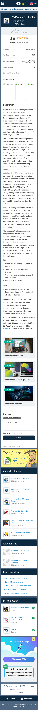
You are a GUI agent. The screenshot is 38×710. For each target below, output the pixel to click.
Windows (4, 9)
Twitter (12, 699)
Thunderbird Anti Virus (20, 608)
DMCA (22, 686)
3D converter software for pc (16, 578)
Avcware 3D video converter (16, 593)
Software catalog (10, 686)
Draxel (13, 629)
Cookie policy (15, 689)
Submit (25, 689)
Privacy (31, 686)
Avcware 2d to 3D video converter (18, 586)
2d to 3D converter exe (14, 582)
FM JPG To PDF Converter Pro (17, 618)
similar (5, 329)
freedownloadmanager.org (23, 704)
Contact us (19, 692)
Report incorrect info (12, 73)
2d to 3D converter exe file (15, 590)
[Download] (33, 608)
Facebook (28, 699)
